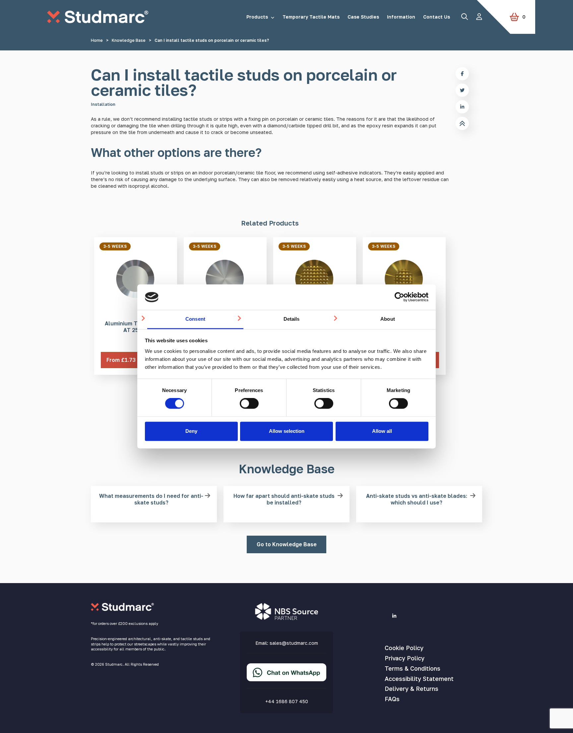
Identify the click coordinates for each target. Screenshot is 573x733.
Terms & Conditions (412, 668)
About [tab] (387, 319)
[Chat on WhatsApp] (286, 678)
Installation (103, 104)
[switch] (249, 403)
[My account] (479, 17)
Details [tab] (292, 319)
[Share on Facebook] (462, 73)
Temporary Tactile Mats (311, 17)
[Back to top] (462, 123)
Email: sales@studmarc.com (286, 643)
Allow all (382, 431)
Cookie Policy (404, 647)
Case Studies (363, 17)
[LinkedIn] (394, 616)
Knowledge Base (129, 40)
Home (97, 40)
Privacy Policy (404, 658)
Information (401, 17)
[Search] (465, 17)
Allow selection (286, 431)
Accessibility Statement (419, 678)
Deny (191, 431)
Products (257, 17)
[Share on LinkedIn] (462, 106)
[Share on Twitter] (462, 90)
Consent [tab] (195, 319)
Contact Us (436, 17)
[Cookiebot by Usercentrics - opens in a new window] (399, 297)
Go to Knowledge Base (287, 544)
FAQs (392, 698)
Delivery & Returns (411, 688)
